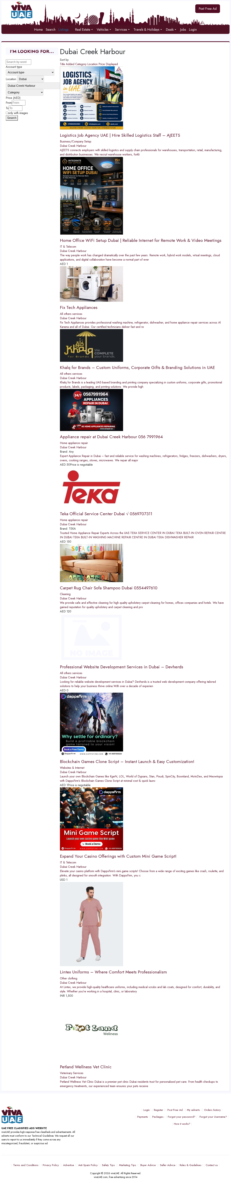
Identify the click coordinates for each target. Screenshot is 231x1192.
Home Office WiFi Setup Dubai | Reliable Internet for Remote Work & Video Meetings (140, 240)
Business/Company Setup (75, 141)
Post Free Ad (208, 8)
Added (70, 64)
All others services (71, 314)
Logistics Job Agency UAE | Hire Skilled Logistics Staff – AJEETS (120, 135)
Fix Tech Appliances (78, 307)
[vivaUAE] (87, 10)
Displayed (112, 64)
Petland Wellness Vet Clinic (86, 1067)
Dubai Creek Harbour (73, 146)
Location (93, 64)
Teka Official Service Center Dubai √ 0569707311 (106, 514)
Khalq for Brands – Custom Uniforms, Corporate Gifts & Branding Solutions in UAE (137, 367)
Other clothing (68, 978)
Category (81, 64)
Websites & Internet (72, 768)
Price (102, 64)
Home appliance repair (74, 443)
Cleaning (65, 594)
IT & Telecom (68, 247)
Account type (14, 67)
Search (11, 117)
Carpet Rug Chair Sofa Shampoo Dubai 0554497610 (108, 588)
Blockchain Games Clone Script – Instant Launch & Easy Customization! (127, 761)
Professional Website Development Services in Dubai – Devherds (121, 667)
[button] (65, 29)
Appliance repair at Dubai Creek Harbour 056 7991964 (111, 437)
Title (63, 64)
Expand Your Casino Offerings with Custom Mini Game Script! (118, 856)
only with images (18, 113)
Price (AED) (13, 98)
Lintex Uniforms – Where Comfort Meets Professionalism (113, 972)
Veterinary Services (71, 1073)
